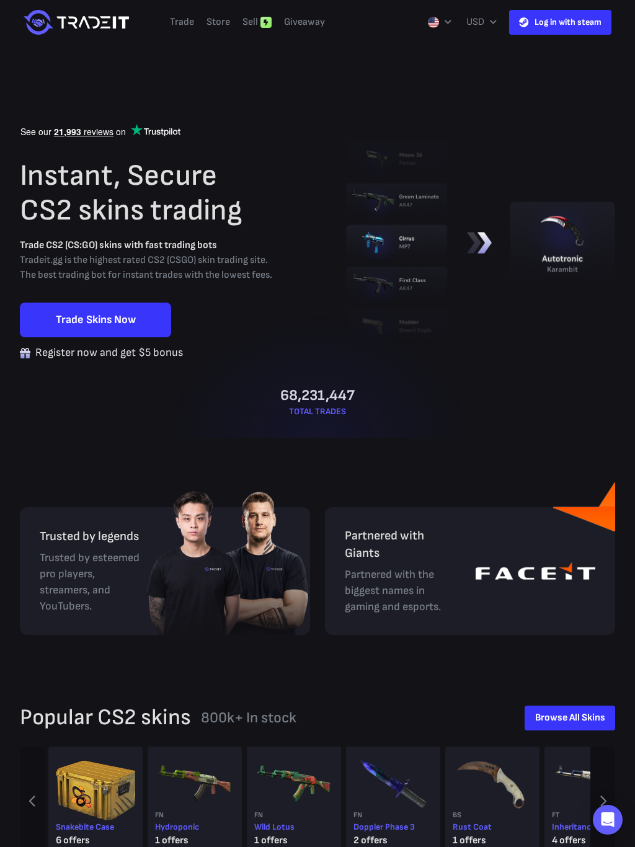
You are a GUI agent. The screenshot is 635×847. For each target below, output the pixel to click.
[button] (608, 820)
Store (218, 22)
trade (182, 22)
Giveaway (304, 22)
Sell (250, 22)
